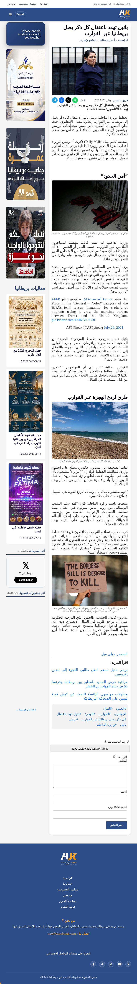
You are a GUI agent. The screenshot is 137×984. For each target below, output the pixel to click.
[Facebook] (61, 100)
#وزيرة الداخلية (106, 724)
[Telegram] (55, 100)
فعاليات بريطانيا (30, 288)
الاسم (123, 791)
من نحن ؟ (68, 920)
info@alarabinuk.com (62, 933)
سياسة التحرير (67, 900)
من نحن (11, 4)
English (20, 14)
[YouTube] (120, 964)
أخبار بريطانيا (107, 39)
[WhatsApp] (75, 100)
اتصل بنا (44, 4)
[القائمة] (10, 14)
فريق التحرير (120, 100)
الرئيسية (123, 39)
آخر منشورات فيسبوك (26, 592)
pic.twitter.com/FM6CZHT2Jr (73, 320)
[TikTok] (102, 964)
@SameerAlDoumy (98, 299)
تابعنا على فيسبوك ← (26, 709)
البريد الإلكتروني (117, 806)
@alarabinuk (26, 579)
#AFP (56, 299)
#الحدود (121, 708)
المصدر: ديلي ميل (114, 654)
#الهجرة (90, 714)
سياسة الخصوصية (27, 4)
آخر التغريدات (31, 550)
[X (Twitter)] (68, 100)
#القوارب (104, 714)
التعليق (123, 760)
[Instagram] (111, 964)
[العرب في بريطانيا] (124, 14)
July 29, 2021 (113, 327)
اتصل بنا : (82, 933)
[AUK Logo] (68, 859)
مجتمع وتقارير (88, 39)
